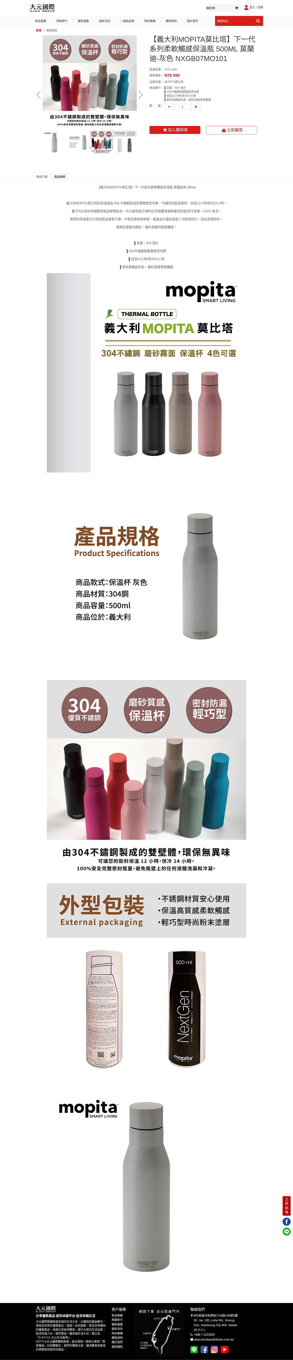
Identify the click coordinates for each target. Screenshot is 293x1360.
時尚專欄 (149, 21)
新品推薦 (40, 21)
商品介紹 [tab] (41, 176)
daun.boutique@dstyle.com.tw (214, 1339)
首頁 (38, 30)
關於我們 (192, 21)
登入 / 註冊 (256, 7)
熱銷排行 (62, 21)
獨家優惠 (83, 21)
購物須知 (171, 21)
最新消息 (104, 21)
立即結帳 (286, 1205)
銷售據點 (117, 1346)
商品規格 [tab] (59, 176)
